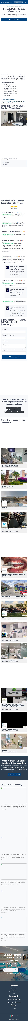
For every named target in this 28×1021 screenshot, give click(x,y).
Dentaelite (4, 507)
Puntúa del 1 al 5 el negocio (8, 335)
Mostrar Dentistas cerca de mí (15, 973)
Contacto (14, 1008)
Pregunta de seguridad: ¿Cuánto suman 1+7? (13, 350)
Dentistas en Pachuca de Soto (14, 6)
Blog (14, 993)
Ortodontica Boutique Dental (9, 660)
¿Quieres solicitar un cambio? (8, 99)
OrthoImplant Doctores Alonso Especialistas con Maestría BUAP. (13, 575)
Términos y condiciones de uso (14, 999)
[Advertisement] (14, 36)
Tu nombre (5, 329)
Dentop (3, 639)
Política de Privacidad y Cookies (14, 1002)
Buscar (23, 970)
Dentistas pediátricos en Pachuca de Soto (14, 411)
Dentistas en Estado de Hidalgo (13, 407)
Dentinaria (4, 750)
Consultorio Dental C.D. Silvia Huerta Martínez (13, 596)
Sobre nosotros (14, 989)
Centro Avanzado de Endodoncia (10, 465)
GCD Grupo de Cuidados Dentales (10, 729)
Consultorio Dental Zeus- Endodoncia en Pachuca (12, 529)
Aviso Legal (14, 1001)
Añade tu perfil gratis (14, 774)
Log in (14, 990)
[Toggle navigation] (25, 2)
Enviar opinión (15, 357)
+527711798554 (14, 19)
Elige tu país (15, 1015)
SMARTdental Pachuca (7, 618)
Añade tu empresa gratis (14, 991)
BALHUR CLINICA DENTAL (8, 486)
